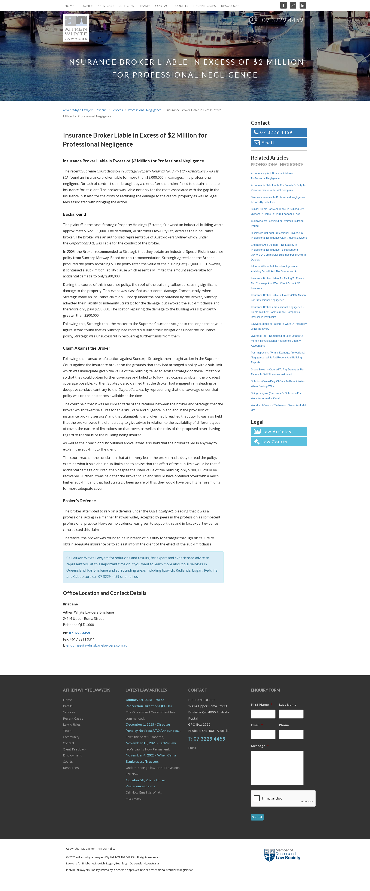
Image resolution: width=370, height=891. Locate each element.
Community (71, 737)
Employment (72, 755)
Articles (126, 5)
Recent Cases (204, 5)
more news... (134, 798)
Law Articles (72, 724)
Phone (284, 725)
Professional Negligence (144, 110)
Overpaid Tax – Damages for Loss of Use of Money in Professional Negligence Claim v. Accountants (277, 340)
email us (131, 576)
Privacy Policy (106, 849)
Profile (86, 5)
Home (69, 5)
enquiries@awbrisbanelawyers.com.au (96, 645)
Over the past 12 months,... (146, 737)
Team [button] (143, 5)
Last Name (287, 704)
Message (260, 746)
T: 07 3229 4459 (207, 739)
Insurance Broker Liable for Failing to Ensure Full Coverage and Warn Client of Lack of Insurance (277, 283)
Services (117, 110)
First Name (261, 704)
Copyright (72, 849)
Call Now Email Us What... (144, 792)
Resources (230, 5)
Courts (181, 5)
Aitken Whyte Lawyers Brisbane (85, 110)
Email (192, 748)
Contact (162, 5)
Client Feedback (74, 749)
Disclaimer (88, 849)
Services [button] (105, 5)
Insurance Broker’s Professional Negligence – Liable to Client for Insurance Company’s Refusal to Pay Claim (277, 312)
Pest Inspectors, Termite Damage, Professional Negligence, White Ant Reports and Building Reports (278, 357)
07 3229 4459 (108, 576)
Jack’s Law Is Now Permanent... (148, 749)
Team (67, 730)
